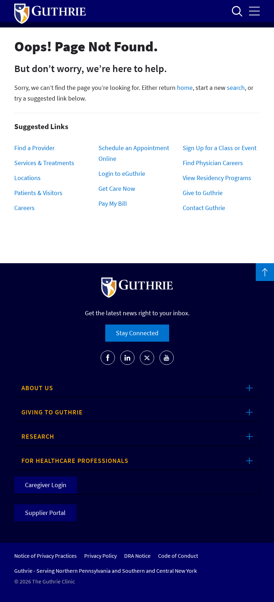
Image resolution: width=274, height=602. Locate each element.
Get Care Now (116, 188)
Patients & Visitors (38, 193)
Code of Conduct (178, 555)
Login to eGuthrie (121, 173)
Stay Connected (137, 333)
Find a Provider (34, 148)
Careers (24, 208)
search (236, 87)
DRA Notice (137, 555)
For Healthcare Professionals (74, 460)
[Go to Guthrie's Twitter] (147, 358)
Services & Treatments (44, 163)
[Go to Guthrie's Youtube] (166, 358)
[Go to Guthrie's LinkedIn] (127, 358)
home (185, 87)
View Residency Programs (217, 178)
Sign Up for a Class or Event (220, 148)
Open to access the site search (237, 11)
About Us (37, 388)
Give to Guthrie (203, 193)
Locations (27, 178)
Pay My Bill (112, 203)
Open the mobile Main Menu (254, 11)
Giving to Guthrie (52, 412)
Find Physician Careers (213, 163)
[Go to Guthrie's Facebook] (108, 358)
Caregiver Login (45, 485)
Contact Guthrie (204, 208)
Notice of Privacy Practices (45, 555)
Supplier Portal (45, 513)
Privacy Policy (100, 555)
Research (37, 436)
